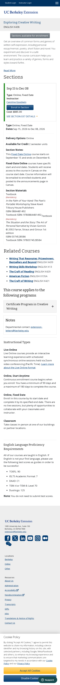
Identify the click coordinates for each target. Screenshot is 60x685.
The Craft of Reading (21, 271)
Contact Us (10, 623)
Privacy (8, 599)
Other (7, 568)
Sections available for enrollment (30, 35)
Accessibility (10, 590)
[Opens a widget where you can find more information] (47, 680)
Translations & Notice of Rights (19, 618)
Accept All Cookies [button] (30, 670)
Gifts (7, 609)
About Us (9, 580)
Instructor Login (25, 3)
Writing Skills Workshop (23, 266)
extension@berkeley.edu (15, 531)
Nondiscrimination (13, 595)
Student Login (10, 3)
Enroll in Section (20, 107)
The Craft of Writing (21, 281)
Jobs (7, 613)
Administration (11, 585)
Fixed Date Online (21, 154)
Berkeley (9, 559)
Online (7, 564)
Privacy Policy (23, 663)
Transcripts (10, 604)
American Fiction (19, 276)
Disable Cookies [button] (30, 678)
